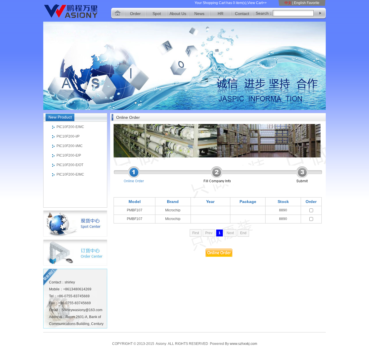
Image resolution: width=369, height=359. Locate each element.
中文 (288, 3)
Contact (242, 13)
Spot (157, 13)
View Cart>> (257, 3)
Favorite (313, 3)
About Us (178, 13)
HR (220, 13)
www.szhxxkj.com (243, 344)
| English (299, 3)
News (199, 13)
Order (135, 13)
